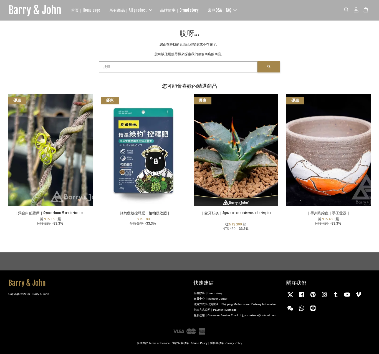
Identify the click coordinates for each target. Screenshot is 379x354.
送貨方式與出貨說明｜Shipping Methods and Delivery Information (235, 304)
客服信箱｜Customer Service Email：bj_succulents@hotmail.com (235, 315)
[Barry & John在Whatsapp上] (301, 311)
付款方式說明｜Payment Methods (215, 309)
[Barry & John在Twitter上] (290, 297)
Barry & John (34, 10)
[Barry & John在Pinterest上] (313, 297)
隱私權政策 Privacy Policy (226, 343)
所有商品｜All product (128, 10)
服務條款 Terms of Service (153, 343)
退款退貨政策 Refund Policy (190, 343)
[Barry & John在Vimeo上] (358, 297)
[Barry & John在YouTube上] (347, 297)
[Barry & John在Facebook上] (301, 297)
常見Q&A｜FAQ (219, 10)
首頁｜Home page (85, 10)
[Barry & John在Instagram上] (324, 297)
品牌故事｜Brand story (179, 10)
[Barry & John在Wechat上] (290, 311)
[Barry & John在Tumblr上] (336, 297)
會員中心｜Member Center (210, 298)
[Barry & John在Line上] (313, 311)
